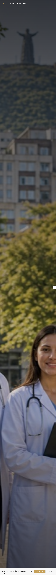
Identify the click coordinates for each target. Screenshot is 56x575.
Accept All (39, 571)
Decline (49, 571)
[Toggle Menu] (3, 4)
